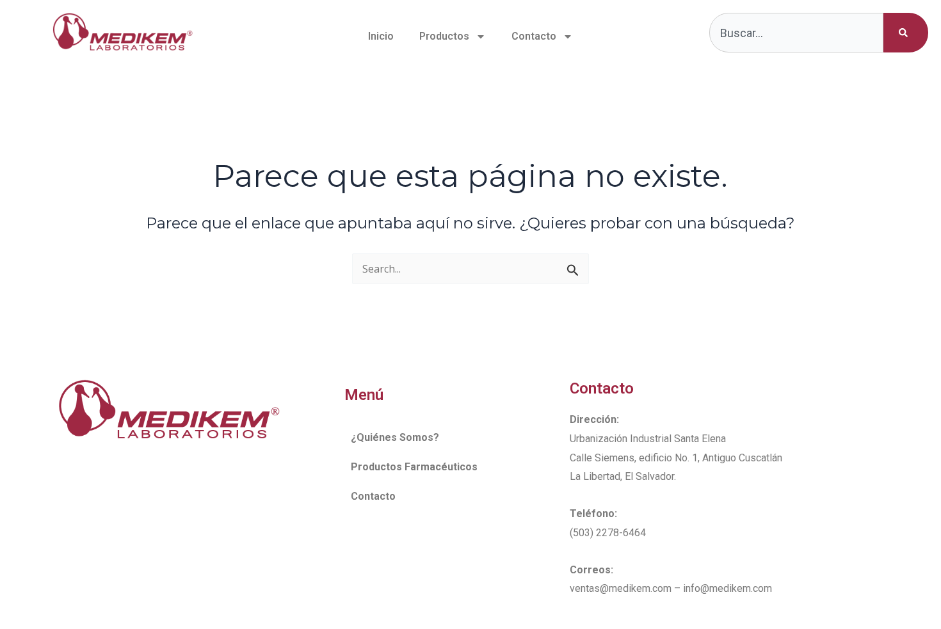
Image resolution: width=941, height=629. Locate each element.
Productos (444, 36)
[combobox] (796, 32)
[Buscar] (905, 32)
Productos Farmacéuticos (414, 467)
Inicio (381, 36)
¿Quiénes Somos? (395, 437)
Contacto (533, 36)
